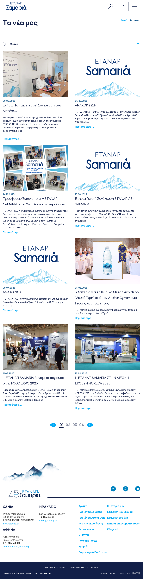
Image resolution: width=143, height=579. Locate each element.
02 (68, 424)
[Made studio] (136, 573)
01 (61, 424)
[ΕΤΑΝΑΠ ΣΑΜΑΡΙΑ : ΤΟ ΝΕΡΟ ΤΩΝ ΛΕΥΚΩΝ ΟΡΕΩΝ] (16, 6)
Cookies (94, 567)
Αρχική (124, 20)
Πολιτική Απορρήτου (78, 567)
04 (81, 424)
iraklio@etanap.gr (48, 520)
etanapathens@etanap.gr (16, 546)
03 (74, 424)
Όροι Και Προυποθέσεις (56, 567)
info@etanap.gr (11, 523)
